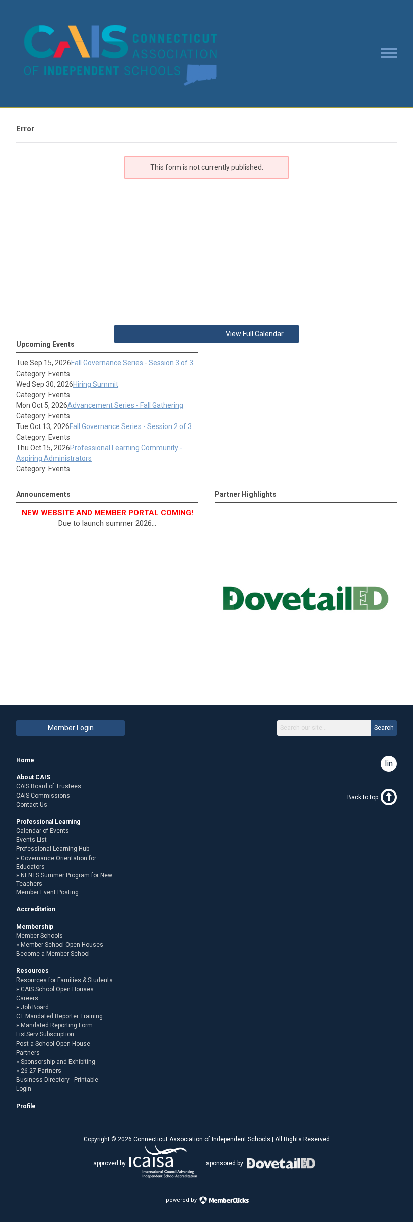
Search (384, 727)
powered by (182, 1200)
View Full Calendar (255, 334)
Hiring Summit (95, 384)
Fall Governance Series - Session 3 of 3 (132, 363)
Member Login (71, 728)
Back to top (362, 797)
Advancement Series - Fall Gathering (125, 405)
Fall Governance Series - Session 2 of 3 (131, 426)
